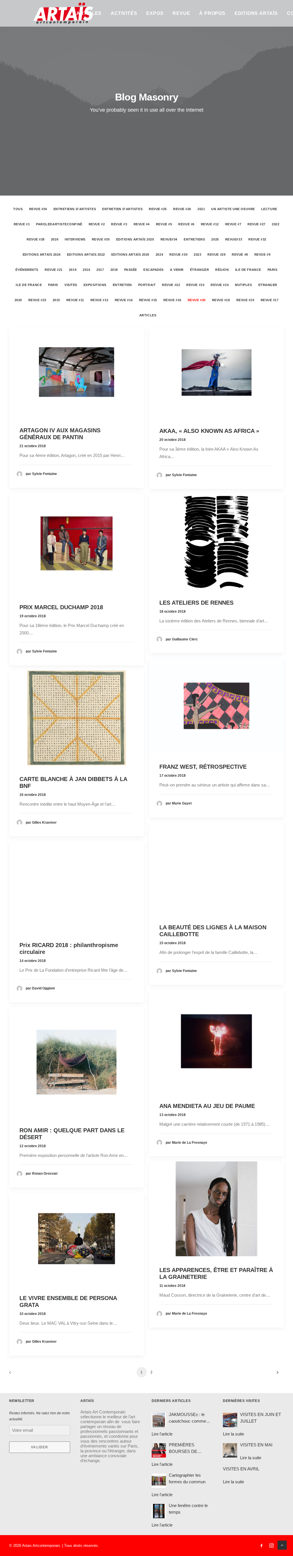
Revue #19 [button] (245, 300)
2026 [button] (54, 239)
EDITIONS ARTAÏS (256, 13)
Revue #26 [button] (182, 209)
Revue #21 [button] (54, 269)
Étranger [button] (199, 269)
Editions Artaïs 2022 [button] (86, 254)
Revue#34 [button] (169, 239)
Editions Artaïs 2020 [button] (130, 254)
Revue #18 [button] (221, 300)
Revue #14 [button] (124, 300)
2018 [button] (114, 269)
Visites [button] (70, 285)
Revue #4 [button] (142, 224)
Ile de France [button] (248, 269)
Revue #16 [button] (172, 300)
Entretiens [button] (194, 239)
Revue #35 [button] (101, 239)
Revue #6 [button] (186, 224)
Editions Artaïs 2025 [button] (135, 239)
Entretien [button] (122, 285)
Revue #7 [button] (233, 224)
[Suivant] (276, 1374)
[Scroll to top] (282, 1544)
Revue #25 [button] (158, 209)
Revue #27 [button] (257, 224)
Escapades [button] (153, 269)
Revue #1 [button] (22, 224)
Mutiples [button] (243, 285)
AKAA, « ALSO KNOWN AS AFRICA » (209, 431)
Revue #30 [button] (178, 254)
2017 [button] (100, 269)
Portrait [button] (147, 285)
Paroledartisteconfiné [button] (59, 224)
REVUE (181, 13)
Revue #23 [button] (37, 300)
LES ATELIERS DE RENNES (196, 602)
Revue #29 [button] (216, 254)
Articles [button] (147, 315)
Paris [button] (273, 269)
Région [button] (222, 269)
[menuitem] (89, 13)
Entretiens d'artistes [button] (75, 209)
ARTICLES (89, 13)
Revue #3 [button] (119, 224)
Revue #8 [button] (240, 254)
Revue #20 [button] (197, 300)
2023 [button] (197, 254)
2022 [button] (275, 224)
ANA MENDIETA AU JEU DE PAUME (207, 1106)
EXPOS (154, 13)
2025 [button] (215, 239)
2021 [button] (201, 209)
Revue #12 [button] (210, 224)
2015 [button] (56, 300)
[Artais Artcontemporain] (39, 13)
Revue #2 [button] (97, 224)
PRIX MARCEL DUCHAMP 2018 (61, 607)
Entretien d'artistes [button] (122, 209)
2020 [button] (18, 300)
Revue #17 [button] (270, 300)
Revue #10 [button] (195, 285)
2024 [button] (159, 254)
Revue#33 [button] (233, 239)
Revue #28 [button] (36, 239)
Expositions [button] (95, 285)
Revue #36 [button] (38, 209)
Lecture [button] (269, 209)
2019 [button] (72, 269)
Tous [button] (18, 209)
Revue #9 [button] (262, 254)
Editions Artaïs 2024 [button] (42, 254)
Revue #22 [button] (171, 285)
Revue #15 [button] (148, 300)
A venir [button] (177, 269)
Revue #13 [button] (99, 300)
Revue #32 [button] (257, 239)
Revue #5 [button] (164, 224)
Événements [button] (26, 269)
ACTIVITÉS (124, 13)
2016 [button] (86, 269)
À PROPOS (212, 13)
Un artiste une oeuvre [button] (233, 209)
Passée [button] (130, 269)
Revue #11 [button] (75, 300)
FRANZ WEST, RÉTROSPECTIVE (203, 767)
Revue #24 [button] (220, 285)
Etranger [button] (267, 285)
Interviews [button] (75, 239)
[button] (76, 372)
